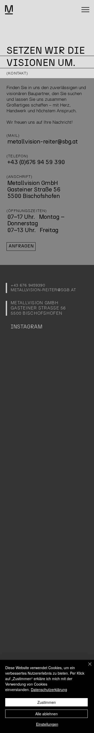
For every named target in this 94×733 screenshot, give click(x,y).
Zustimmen (46, 702)
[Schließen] (86, 667)
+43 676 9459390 (28, 285)
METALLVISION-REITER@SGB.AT (43, 290)
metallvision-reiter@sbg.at (42, 142)
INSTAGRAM (26, 327)
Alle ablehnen (46, 713)
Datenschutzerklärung (49, 689)
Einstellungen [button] (47, 724)
